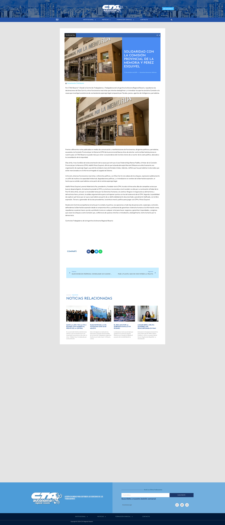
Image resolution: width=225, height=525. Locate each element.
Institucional (88, 19)
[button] (171, 19)
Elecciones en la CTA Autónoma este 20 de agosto (98, 326)
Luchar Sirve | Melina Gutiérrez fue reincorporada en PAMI (147, 326)
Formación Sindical (124, 19)
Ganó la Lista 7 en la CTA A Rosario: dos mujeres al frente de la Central (101, 35)
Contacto (144, 19)
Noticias (105, 19)
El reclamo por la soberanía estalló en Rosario (122, 326)
